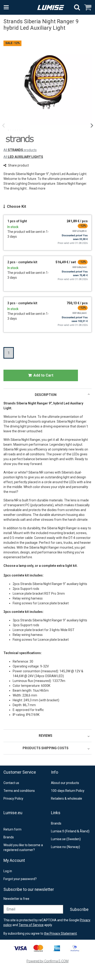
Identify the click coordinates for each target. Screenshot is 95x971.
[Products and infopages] (7, 7)
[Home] (51, 7)
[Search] (77, 7)
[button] (37, 188)
